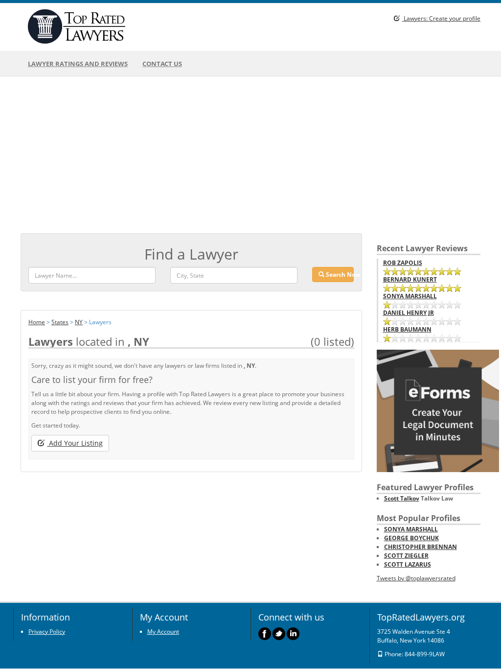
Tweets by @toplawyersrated (416, 578)
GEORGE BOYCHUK (411, 538)
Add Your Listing (75, 443)
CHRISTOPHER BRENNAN (420, 547)
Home (36, 322)
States (59, 322)
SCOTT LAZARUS (407, 564)
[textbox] (233, 275)
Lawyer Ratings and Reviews (78, 63)
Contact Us (162, 63)
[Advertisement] (250, 154)
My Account (163, 631)
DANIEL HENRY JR (408, 313)
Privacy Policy (46, 631)
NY (79, 322)
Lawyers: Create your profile (441, 18)
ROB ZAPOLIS (402, 263)
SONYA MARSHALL (410, 296)
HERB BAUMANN (407, 329)
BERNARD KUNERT (410, 279)
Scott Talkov (401, 498)
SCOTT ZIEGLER (406, 555)
